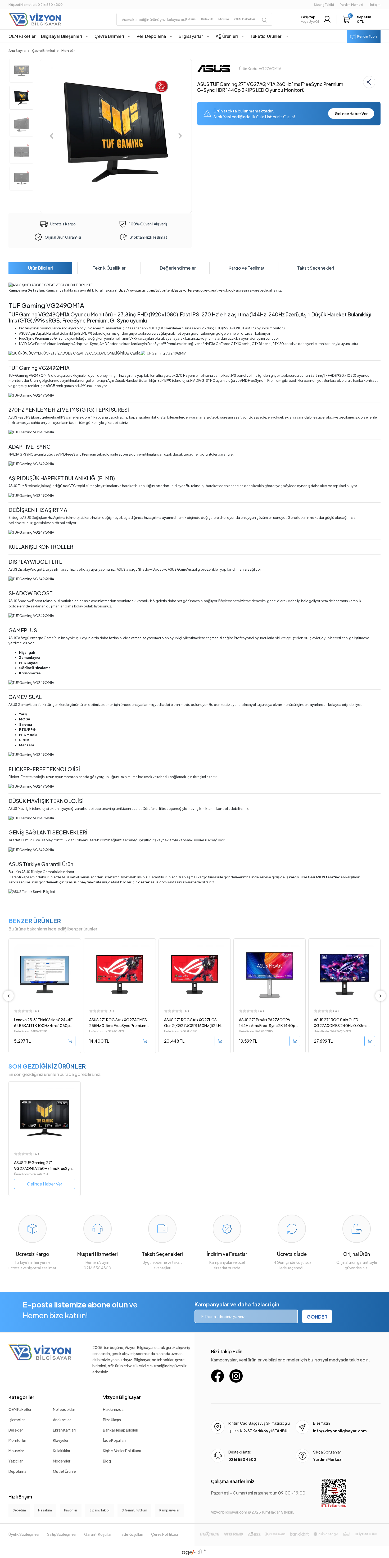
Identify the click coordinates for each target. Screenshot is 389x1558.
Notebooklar (64, 1409)
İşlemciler (16, 1419)
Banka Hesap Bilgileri (120, 1430)
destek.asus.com (152, 882)
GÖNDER (317, 1317)
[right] (380, 996)
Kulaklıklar (61, 1450)
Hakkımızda (113, 1409)
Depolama (17, 1471)
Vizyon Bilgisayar (122, 1397)
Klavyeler (61, 1440)
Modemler (61, 1461)
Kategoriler (21, 1397)
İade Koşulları (114, 1440)
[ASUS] (213, 68)
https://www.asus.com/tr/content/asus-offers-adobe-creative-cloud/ (175, 290)
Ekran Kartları (64, 1430)
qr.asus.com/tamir (80, 882)
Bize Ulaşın (112, 1419)
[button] (358, 19)
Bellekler (15, 1430)
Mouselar (16, 1450)
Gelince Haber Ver (351, 113)
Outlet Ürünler (65, 1471)
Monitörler (17, 1440)
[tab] (40, 268)
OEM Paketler (19, 1409)
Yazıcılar (15, 1461)
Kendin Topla (367, 36)
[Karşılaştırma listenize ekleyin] (76, 957)
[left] (8, 996)
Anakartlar (62, 1419)
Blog (107, 1461)
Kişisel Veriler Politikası (122, 1450)
